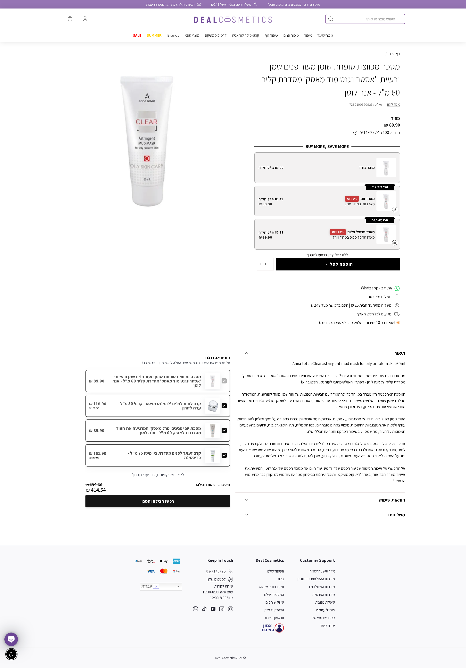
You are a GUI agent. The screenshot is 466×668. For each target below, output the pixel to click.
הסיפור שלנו (275, 571)
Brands (173, 35)
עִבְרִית (147, 586)
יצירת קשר (327, 625)
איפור (308, 35)
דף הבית (394, 53)
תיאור (399, 353)
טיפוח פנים (291, 35)
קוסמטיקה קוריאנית (245, 35)
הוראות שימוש (392, 500)
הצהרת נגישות (274, 610)
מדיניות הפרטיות (323, 594)
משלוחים (396, 515)
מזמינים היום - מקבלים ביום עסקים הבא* (294, 4)
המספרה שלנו (274, 594)
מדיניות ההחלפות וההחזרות (316, 578)
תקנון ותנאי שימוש (271, 586)
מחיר (395, 118)
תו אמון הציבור (274, 617)
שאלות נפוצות (325, 602)
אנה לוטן (393, 104)
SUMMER (154, 35)
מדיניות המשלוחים (322, 586)
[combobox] (365, 19)
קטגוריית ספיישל (323, 617)
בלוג (281, 578)
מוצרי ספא (192, 35)
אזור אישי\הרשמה (322, 571)
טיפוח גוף (271, 35)
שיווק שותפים (275, 602)
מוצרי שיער (325, 35)
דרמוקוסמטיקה (215, 35)
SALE (137, 35)
